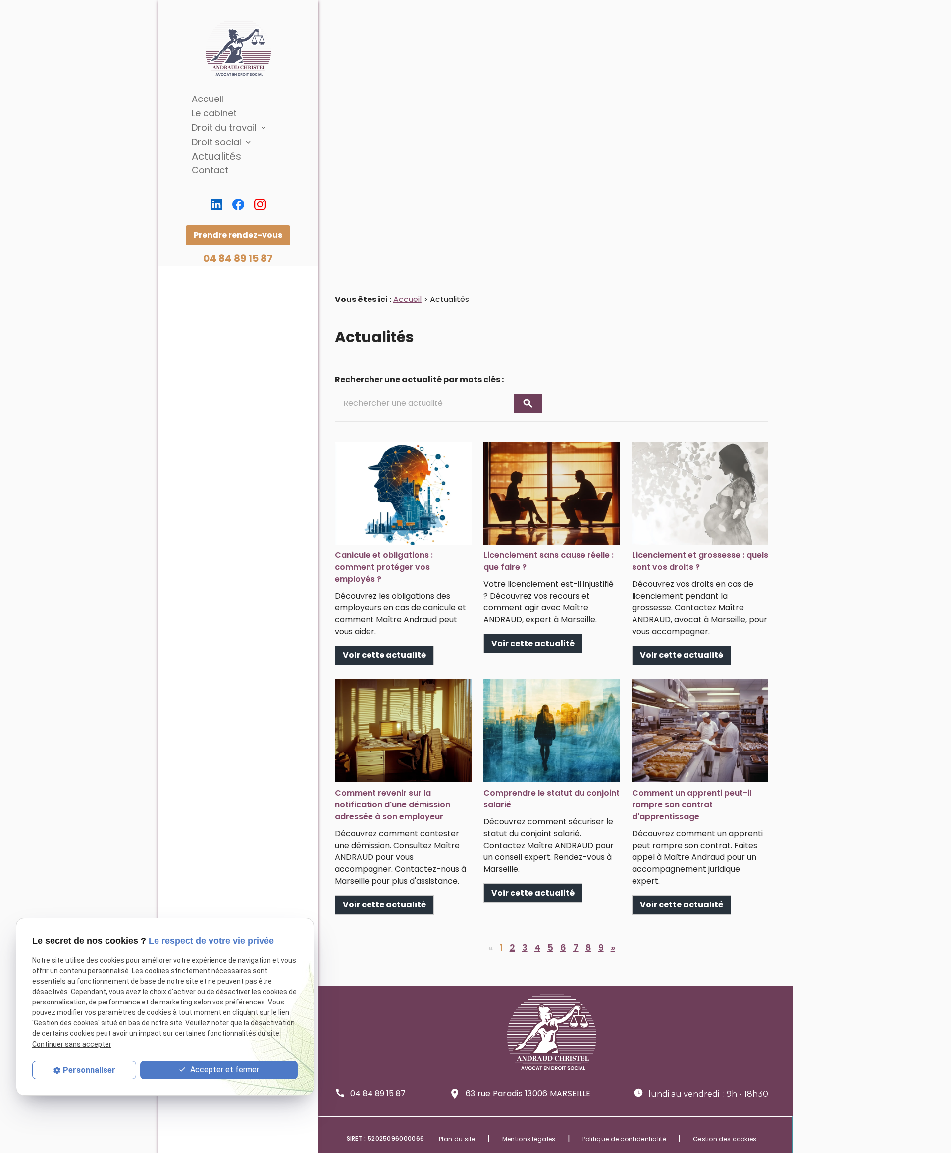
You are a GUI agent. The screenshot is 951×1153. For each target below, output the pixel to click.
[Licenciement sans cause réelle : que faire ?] (551, 493)
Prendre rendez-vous (238, 235)
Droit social (216, 142)
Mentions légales (529, 1139)
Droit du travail (224, 127)
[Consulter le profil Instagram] (260, 204)
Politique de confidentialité (624, 1139)
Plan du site (457, 1139)
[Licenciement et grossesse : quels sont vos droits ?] (700, 493)
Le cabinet (214, 113)
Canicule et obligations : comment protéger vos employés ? (384, 567)
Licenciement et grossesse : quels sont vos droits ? (700, 561)
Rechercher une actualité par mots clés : (419, 379)
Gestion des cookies (725, 1139)
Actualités (216, 156)
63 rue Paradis (528, 1093)
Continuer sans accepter (71, 1044)
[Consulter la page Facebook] (238, 204)
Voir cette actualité (384, 655)
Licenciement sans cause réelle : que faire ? (548, 561)
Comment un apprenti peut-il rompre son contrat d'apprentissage (691, 804)
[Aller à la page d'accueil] (238, 48)
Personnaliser (89, 1070)
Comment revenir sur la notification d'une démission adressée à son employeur (392, 804)
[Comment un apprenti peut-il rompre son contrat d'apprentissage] (700, 730)
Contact (210, 170)
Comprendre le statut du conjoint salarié (551, 798)
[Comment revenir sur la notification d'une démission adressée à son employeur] (403, 730)
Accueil (207, 99)
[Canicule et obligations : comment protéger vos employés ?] (403, 493)
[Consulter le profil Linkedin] (216, 204)
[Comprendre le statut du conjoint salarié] (551, 730)
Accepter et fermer (223, 1069)
